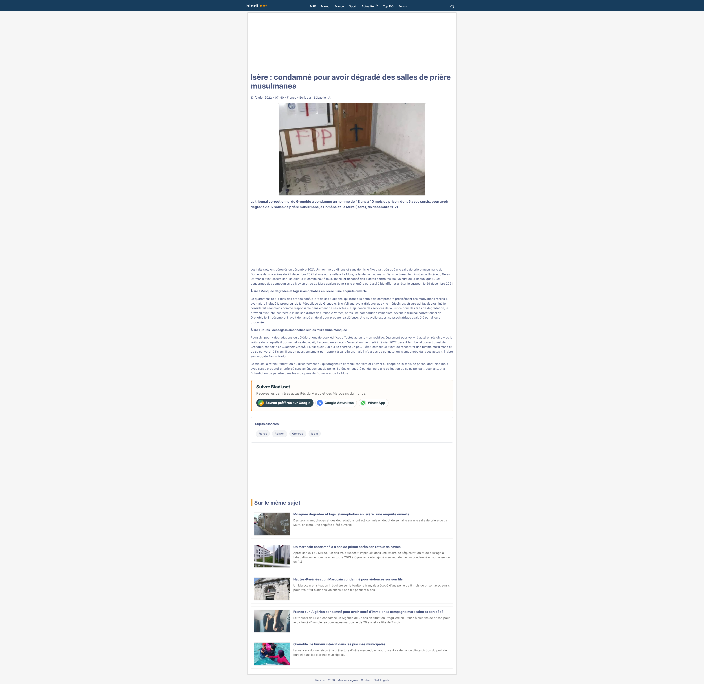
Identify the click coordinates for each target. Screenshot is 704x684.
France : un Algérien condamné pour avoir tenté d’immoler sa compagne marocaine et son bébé (368, 612)
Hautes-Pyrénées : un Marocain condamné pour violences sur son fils (348, 579)
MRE (313, 6)
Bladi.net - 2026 (325, 680)
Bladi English (381, 680)
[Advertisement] (352, 42)
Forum (403, 6)
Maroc (325, 6)
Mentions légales (348, 680)
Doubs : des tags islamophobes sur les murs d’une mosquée (304, 330)
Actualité (368, 6)
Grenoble (297, 433)
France (339, 6)
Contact (366, 680)
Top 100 (388, 6)
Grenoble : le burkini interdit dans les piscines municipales (339, 644)
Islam (314, 433)
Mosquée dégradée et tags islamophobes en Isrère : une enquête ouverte (314, 291)
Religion (279, 433)
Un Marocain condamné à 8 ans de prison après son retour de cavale (347, 547)
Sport (352, 6)
